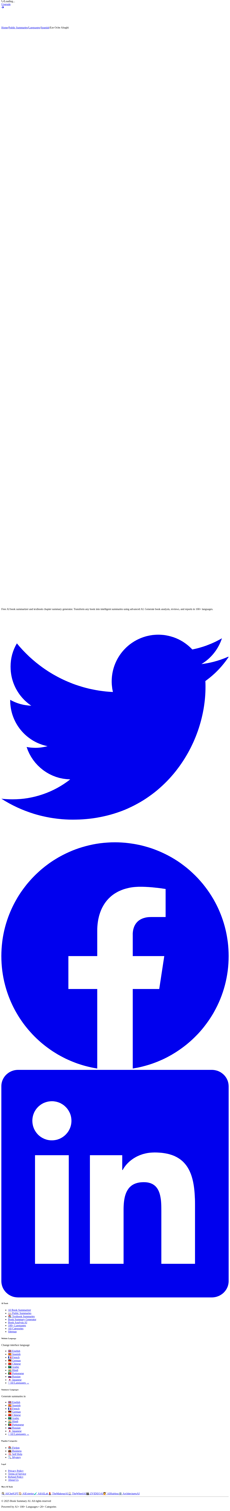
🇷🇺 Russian (14, 1376)
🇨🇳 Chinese (14, 1363)
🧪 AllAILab (41, 1493)
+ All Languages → (18, 1382)
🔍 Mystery (14, 1457)
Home (4, 27)
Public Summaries (18, 27)
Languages (34, 27)
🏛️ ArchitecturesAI (129, 1493)
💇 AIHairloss (111, 1493)
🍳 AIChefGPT (10, 1493)
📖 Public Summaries (19, 1313)
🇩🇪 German (14, 1360)
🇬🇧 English (14, 1351)
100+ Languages (17, 1325)
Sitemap (12, 1331)
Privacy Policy (16, 1470)
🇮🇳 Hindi (13, 1370)
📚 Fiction (14, 1447)
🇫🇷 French (14, 1357)
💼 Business (15, 1450)
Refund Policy (15, 1476)
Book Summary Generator (22, 1319)
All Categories (15, 1328)
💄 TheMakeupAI (58, 1493)
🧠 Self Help (15, 1454)
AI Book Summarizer (19, 1310)
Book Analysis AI (17, 1322)
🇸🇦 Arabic (13, 1367)
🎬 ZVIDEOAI (94, 1493)
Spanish (45, 27)
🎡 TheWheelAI (77, 1493)
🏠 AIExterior (26, 1493)
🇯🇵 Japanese (15, 1379)
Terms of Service (17, 1473)
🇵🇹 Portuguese (16, 1373)
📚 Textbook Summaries (21, 1316)
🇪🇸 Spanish (14, 1354)
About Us (13, 1479)
